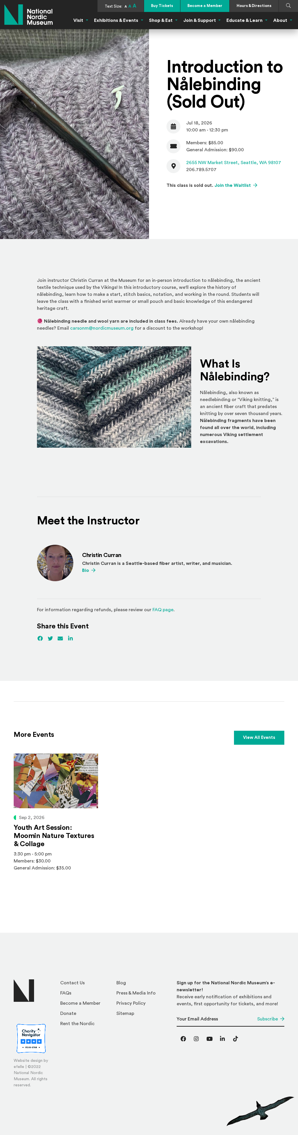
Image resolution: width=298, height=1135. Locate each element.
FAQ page (162, 609)
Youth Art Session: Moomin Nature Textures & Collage (54, 836)
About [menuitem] (280, 20)
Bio (88, 570)
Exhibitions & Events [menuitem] (116, 20)
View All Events (259, 737)
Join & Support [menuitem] (199, 20)
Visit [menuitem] (78, 20)
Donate (68, 1013)
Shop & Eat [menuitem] (161, 20)
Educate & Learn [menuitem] (244, 20)
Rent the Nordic (77, 1023)
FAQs (65, 993)
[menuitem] (86, 984)
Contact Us (72, 983)
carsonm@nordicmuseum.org (102, 328)
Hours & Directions (254, 6)
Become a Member (204, 6)
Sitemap (125, 1013)
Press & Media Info (136, 993)
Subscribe (267, 1019)
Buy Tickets (162, 6)
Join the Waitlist (235, 185)
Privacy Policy (131, 1003)
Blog (121, 983)
